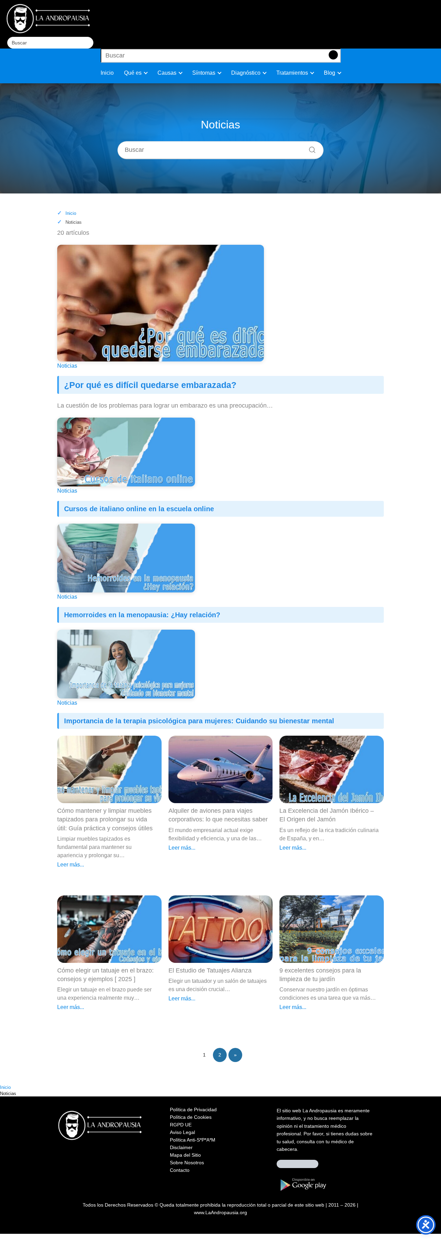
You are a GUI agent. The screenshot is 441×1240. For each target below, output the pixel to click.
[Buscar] (434, 7)
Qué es (133, 73)
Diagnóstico (245, 73)
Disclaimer (181, 1147)
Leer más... (70, 865)
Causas (166, 73)
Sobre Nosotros (187, 1162)
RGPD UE (181, 1124)
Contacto (179, 1170)
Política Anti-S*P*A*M (192, 1140)
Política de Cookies (191, 1117)
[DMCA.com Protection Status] (297, 1166)
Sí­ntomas (203, 73)
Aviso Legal (182, 1132)
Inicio (107, 73)
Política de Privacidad (193, 1109)
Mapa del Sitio (185, 1155)
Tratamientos (292, 73)
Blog (329, 73)
